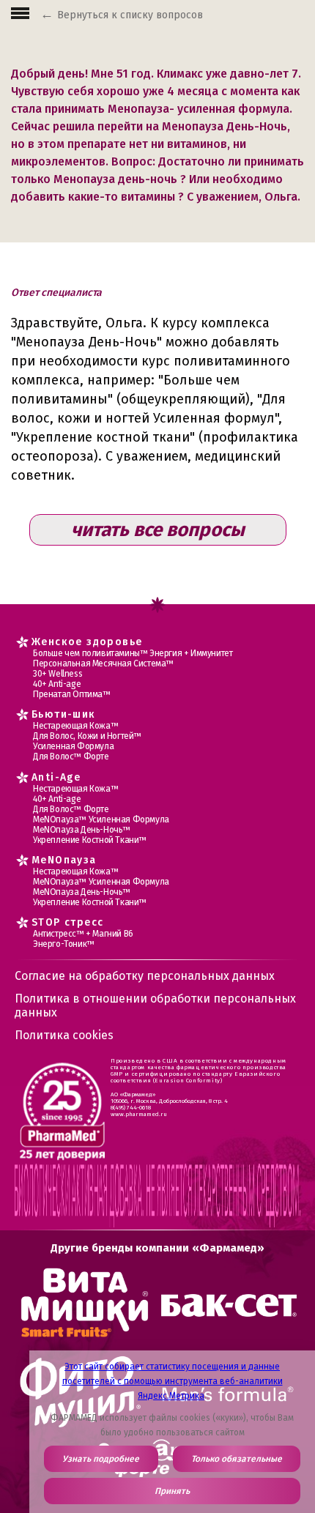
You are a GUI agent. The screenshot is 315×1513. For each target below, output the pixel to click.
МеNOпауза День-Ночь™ (81, 830)
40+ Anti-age (57, 684)
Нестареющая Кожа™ (75, 726)
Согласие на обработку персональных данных (145, 976)
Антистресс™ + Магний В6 (83, 934)
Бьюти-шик (64, 714)
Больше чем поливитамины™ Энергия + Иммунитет (132, 653)
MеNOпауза (64, 860)
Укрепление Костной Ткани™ (90, 840)
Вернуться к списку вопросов (130, 15)
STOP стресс (67, 922)
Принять (172, 1491)
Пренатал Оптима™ (72, 694)
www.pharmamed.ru (139, 1114)
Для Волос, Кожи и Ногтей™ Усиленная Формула (87, 741)
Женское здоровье (87, 641)
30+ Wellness (57, 674)
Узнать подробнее (100, 1459)
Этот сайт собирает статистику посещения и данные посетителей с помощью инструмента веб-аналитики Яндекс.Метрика (172, 1381)
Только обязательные (236, 1459)
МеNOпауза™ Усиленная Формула (101, 819)
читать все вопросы (158, 529)
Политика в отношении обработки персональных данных (155, 1005)
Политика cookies (64, 1035)
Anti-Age (56, 777)
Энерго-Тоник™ (63, 944)
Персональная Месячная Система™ (103, 663)
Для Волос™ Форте (71, 756)
